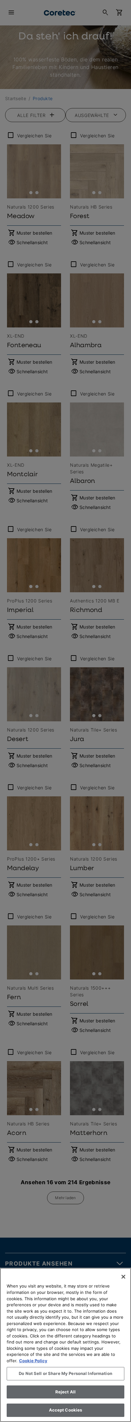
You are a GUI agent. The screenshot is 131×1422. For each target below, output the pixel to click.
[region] (65, 1345)
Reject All (65, 1391)
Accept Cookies (65, 1409)
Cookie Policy (33, 1360)
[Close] (123, 1277)
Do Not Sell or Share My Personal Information (65, 1373)
